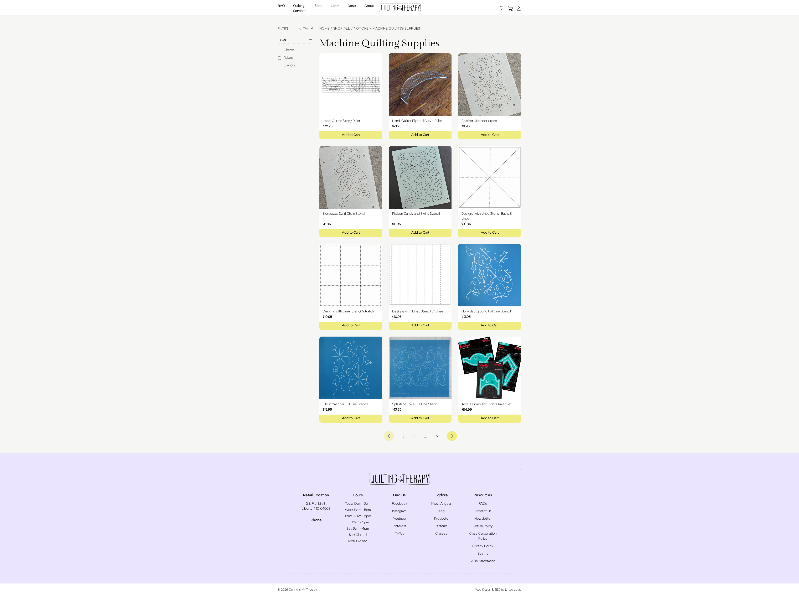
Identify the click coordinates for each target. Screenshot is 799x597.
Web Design (483, 589)
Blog (441, 511)
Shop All (341, 28)
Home (324, 28)
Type (282, 39)
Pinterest (399, 526)
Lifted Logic (513, 589)
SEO (497, 589)
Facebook (399, 503)
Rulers (288, 57)
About (369, 5)
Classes (441, 533)
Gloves (289, 50)
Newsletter (482, 518)
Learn (335, 5)
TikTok (399, 533)
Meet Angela (441, 503)
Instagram (399, 511)
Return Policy (483, 526)
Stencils (289, 65)
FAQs (483, 503)
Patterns (441, 526)
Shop (319, 5)
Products (441, 518)
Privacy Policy (482, 546)
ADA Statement (483, 561)
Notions (361, 28)
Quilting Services (299, 8)
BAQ (281, 5)
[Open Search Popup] (502, 8)
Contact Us (482, 511)
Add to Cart (351, 134)
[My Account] (518, 8)
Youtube (399, 518)
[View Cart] (510, 8)
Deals (352, 5)
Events (483, 553)
